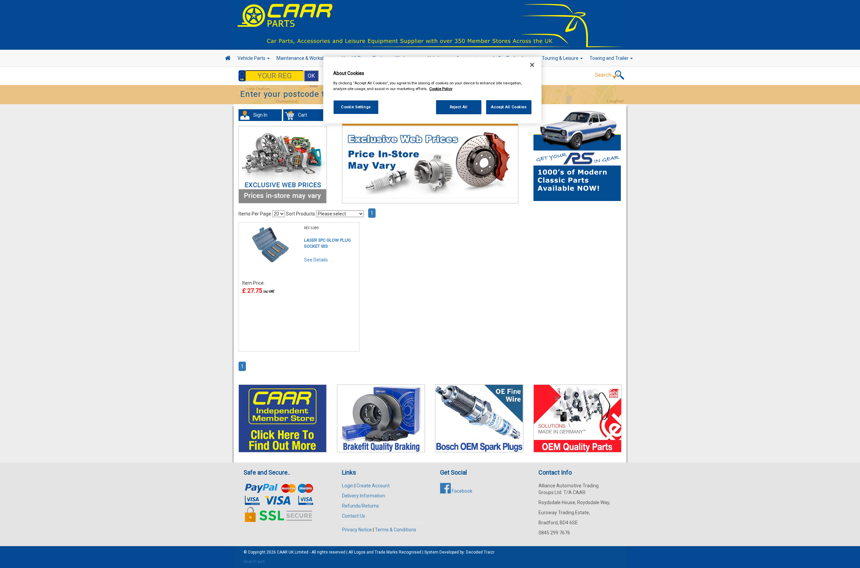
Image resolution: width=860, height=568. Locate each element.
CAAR (282, 552)
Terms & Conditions (395, 529)
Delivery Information (363, 495)
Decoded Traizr (480, 552)
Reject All (459, 107)
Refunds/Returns (360, 506)
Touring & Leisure (560, 58)
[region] (432, 90)
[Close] (532, 64)
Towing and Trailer (610, 58)
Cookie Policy (440, 88)
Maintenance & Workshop (304, 58)
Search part (254, 561)
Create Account (373, 485)
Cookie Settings (356, 107)
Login (347, 485)
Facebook (461, 491)
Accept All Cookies (508, 107)
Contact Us (353, 516)
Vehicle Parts (252, 58)
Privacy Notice (357, 529)
